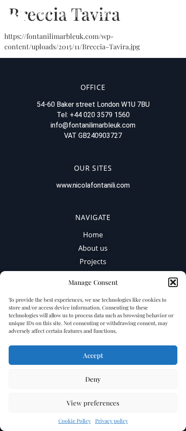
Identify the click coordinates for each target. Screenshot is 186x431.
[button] (173, 282)
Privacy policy (111, 420)
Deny (93, 379)
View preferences (93, 403)
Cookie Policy (74, 420)
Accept (93, 355)
